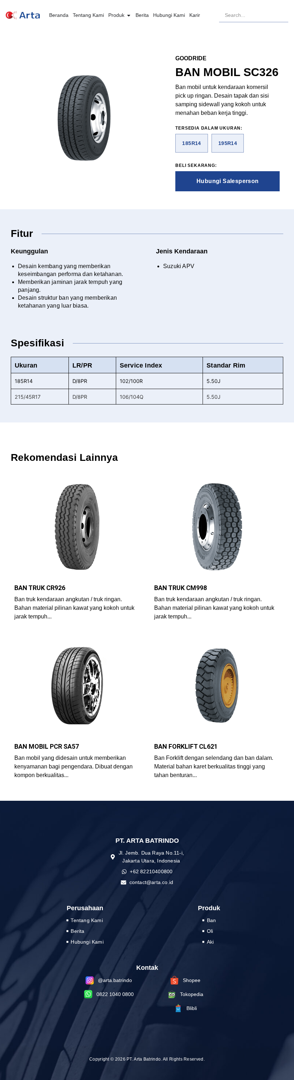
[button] (191, 143)
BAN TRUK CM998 (180, 588)
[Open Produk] (128, 15)
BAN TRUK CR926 (39, 588)
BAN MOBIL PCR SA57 (46, 746)
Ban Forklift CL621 (186, 746)
